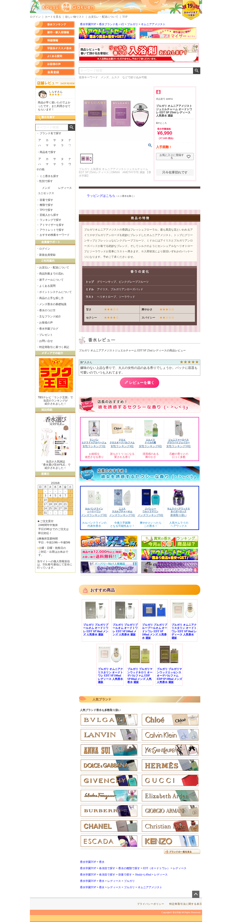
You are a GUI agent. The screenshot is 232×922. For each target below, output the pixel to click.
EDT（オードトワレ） (156, 868)
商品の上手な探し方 (51, 298)
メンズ (46, 188)
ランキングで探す (50, 219)
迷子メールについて (51, 279)
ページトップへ (195, 894)
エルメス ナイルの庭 (150, 441)
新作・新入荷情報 (54, 32)
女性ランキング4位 (122, 446)
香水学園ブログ (48, 328)
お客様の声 (54, 64)
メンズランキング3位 (94, 515)
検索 (196, 71)
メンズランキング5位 (122, 515)
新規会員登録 (47, 254)
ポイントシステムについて (55, 292)
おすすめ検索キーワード (55, 234)
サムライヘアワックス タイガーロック (178, 510)
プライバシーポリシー (150, 904)
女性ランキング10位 (178, 446)
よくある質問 (54, 56)
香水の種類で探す (129, 868)
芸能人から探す (49, 215)
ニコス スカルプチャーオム (122, 510)
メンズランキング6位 (150, 515)
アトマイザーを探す (52, 224)
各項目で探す (107, 868)
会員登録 (54, 72)
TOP (125, 16)
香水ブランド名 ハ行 (111, 24)
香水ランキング (54, 24)
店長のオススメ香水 (54, 48)
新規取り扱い (178, 515)
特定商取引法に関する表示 (185, 904)
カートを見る (53, 16)
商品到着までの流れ (51, 273)
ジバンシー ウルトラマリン (150, 510)
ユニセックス (46, 193)
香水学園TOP (88, 24)
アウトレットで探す (52, 229)
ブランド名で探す (50, 133)
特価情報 (54, 40)
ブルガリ (132, 24)
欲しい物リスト (74, 16)
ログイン (35, 16)
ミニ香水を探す (49, 176)
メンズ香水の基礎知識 (52, 304)
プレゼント (46, 334)
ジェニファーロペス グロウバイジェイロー (178, 441)
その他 (40, 169)
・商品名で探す (46, 152)
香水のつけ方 (47, 310)
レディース (179, 868)
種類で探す (46, 205)
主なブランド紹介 (50, 316)
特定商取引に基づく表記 (54, 347)
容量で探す (125, 874)
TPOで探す (46, 210)
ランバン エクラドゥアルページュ (94, 441)
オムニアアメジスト (153, 24)
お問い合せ (46, 341)
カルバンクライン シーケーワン (94, 510)
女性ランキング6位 (150, 446)
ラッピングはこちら (101, 195)
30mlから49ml (143, 874)
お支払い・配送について (103, 16)
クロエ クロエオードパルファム (122, 441)
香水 (101, 862)
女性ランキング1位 (94, 446)
